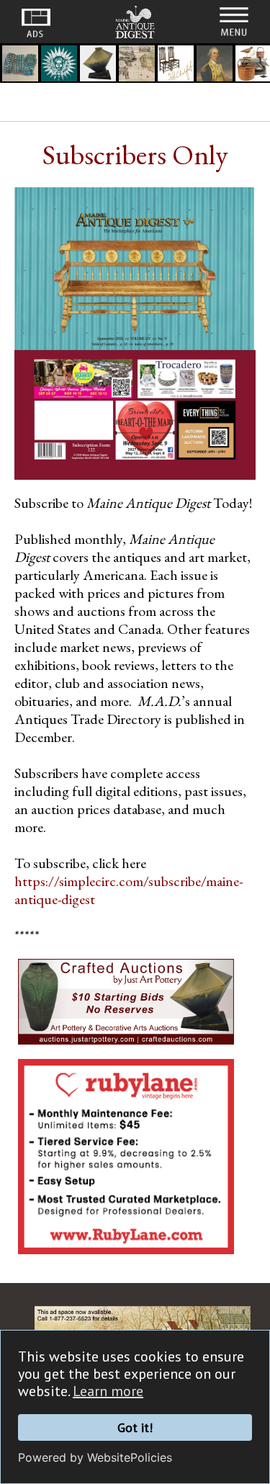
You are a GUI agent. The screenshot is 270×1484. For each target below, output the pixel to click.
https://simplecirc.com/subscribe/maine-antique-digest (128, 890)
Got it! (135, 1427)
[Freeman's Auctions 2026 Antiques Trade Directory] (215, 65)
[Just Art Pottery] (98, 65)
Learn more (108, 1391)
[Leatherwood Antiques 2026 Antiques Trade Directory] (59, 65)
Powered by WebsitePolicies (95, 1457)
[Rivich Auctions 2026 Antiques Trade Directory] (137, 65)
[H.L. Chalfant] (176, 65)
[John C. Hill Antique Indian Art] (20, 65)
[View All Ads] (36, 23)
